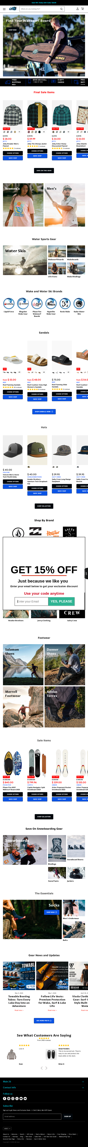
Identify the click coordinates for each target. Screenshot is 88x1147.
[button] (44, 569)
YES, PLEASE (61, 601)
